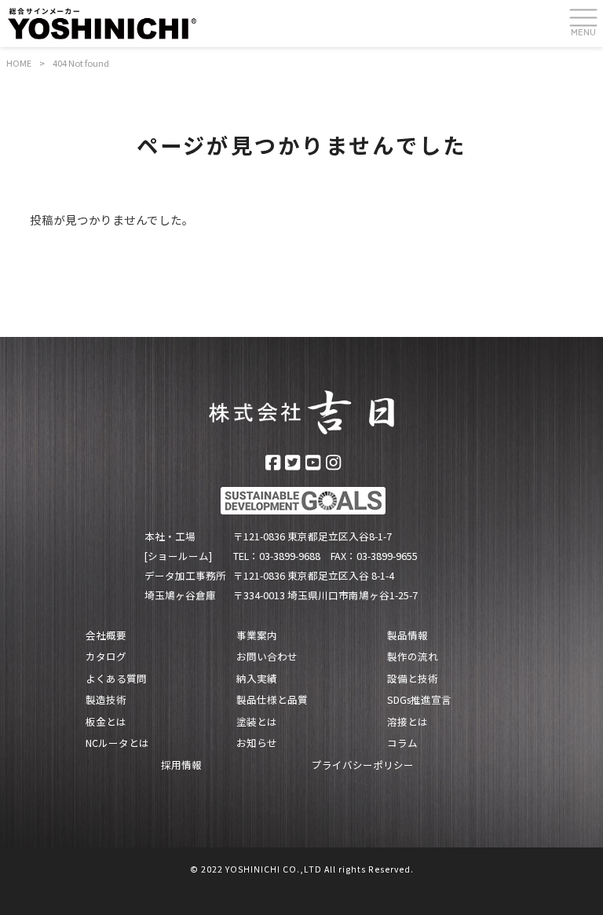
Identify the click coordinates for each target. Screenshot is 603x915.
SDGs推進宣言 (419, 700)
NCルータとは (117, 743)
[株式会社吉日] (102, 23)
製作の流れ (412, 657)
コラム (402, 743)
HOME (18, 63)
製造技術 (106, 700)
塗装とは (256, 722)
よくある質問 (116, 679)
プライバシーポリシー (363, 765)
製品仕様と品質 (272, 700)
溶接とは (407, 722)
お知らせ (256, 743)
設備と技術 (412, 679)
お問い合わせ (267, 657)
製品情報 (407, 635)
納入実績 (256, 679)
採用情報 (181, 765)
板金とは (106, 722)
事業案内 (256, 635)
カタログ (106, 657)
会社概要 (106, 635)
